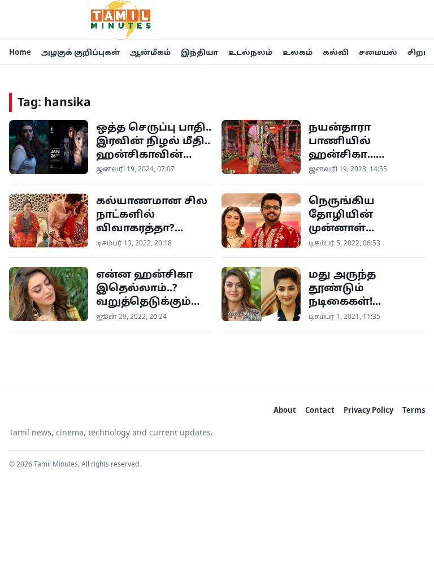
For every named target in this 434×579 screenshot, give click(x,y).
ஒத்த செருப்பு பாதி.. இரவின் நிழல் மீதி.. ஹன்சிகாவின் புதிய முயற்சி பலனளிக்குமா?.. (153, 154)
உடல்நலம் (250, 52)
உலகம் (298, 52)
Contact (320, 410)
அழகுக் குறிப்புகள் (80, 52)
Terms (413, 410)
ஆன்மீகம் (150, 52)
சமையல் (378, 52)
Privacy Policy (368, 410)
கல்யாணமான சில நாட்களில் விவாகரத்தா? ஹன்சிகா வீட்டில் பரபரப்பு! (151, 227)
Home (20, 52)
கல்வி (336, 52)
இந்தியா (199, 52)
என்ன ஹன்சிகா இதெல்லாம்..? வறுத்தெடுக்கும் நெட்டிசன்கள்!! (144, 294)
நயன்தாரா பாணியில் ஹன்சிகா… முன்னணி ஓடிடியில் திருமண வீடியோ (364, 161)
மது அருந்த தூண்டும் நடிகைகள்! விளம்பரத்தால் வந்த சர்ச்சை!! (352, 301)
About (285, 410)
